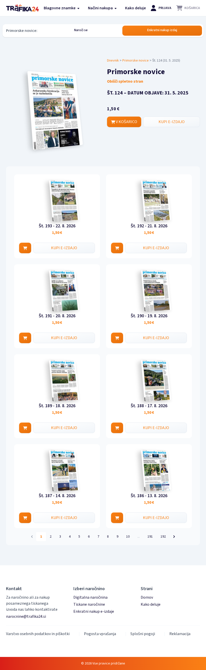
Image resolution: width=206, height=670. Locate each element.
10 (128, 536)
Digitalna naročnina (90, 597)
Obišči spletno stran (125, 81)
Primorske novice (135, 60)
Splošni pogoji (142, 634)
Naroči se (81, 30)
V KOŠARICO (126, 122)
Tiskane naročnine (89, 604)
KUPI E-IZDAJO (172, 122)
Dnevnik (113, 60)
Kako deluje (135, 8)
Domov (147, 597)
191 (150, 536)
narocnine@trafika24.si (26, 616)
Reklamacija (179, 634)
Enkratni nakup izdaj (162, 30)
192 (163, 536)
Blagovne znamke (60, 8)
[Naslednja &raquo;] (174, 536)
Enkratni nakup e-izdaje (93, 611)
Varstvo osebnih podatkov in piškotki (38, 634)
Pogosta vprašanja (100, 634)
